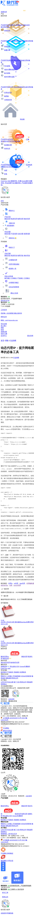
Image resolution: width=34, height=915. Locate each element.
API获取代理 (13, 260)
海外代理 (27, 219)
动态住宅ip (4, 585)
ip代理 (16, 583)
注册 (5, 333)
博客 (6, 340)
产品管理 (4, 25)
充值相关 (17, 672)
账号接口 (8, 278)
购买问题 (8, 233)
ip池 (10, 585)
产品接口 (20, 278)
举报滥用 (29, 682)
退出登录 (30, 335)
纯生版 (22, 119)
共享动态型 (8, 92)
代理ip (10, 583)
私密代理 (14, 219)
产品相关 (10, 672)
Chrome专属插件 (24, 666)
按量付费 (7, 50)
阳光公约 (15, 678)
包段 (5, 170)
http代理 (22, 583)
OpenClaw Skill (5, 668)
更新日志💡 (13, 238)
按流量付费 (8, 145)
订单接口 (14, 278)
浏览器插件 (10, 225)
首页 (2, 340)
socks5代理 (17, 585)
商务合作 (23, 682)
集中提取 (7, 73)
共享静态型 (8, 100)
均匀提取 (7, 66)
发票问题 (27, 233)
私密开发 (14, 255)
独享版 (6, 96)
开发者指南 (17, 676)
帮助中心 (12, 210)
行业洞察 (12, 340)
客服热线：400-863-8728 (9, 833)
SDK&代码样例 (14, 287)
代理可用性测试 (14, 264)
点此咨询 (11, 699)
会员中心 (4, 335)
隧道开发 (8, 255)
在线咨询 (4, 913)
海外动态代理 (5, 662)
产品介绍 (8, 217)
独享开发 (20, 255)
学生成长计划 (14, 666)
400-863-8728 (5, 300)
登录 (2, 330)
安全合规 (10, 682)
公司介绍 (4, 682)
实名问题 (20, 233)
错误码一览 (12, 268)
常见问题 (8, 232)
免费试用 (4, 666)
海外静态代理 (14, 662)
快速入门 (12, 247)
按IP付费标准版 (9, 69)
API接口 (10, 676)
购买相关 (4, 672)
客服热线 (10, 913)
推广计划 (17, 682)
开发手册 (8, 253)
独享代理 (20, 219)
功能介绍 (12, 223)
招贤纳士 (4, 684)
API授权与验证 (14, 282)
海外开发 (27, 255)
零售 (5, 174)
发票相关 (23, 672)
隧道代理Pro (5, 656)
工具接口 (27, 278)
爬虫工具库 (14, 293)
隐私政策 (9, 678)
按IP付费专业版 (9, 77)
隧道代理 (8, 219)
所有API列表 (9, 276)
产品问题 (14, 233)
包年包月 (7, 30)
